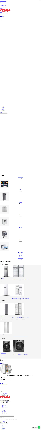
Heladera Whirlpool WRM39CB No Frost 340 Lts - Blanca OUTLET (20, 298)
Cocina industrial (20, 258)
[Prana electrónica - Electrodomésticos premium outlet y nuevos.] (5, 11)
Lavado (3, 106)
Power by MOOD (2, 421)
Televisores (20, 189)
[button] (20, 172)
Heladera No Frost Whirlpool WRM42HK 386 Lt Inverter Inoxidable (20, 317)
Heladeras (3, 107)
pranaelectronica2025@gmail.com (6, 401)
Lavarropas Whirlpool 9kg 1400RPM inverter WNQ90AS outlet (20, 354)
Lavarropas (20, 255)
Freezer (2, 109)
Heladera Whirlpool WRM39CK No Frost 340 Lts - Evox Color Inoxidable (20, 279)
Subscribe (2, 417)
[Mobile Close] (0, 424)
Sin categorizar (20, 177)
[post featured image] (4, 188)
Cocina (20, 239)
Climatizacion (3, 110)
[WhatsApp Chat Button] (39, 427)
